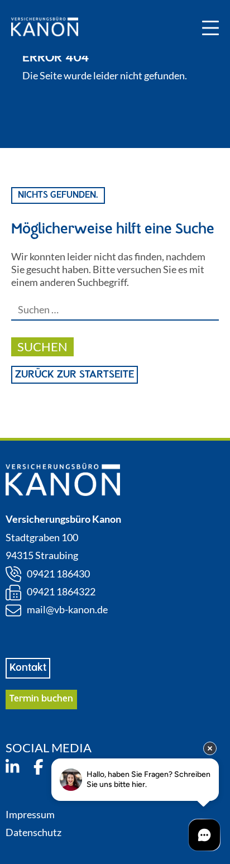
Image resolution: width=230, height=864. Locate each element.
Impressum (30, 814)
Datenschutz (33, 832)
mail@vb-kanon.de (67, 609)
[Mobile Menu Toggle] (210, 28)
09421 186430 (58, 573)
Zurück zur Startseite (74, 375)
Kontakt (27, 668)
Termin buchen (41, 699)
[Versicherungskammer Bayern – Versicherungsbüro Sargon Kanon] (44, 28)
